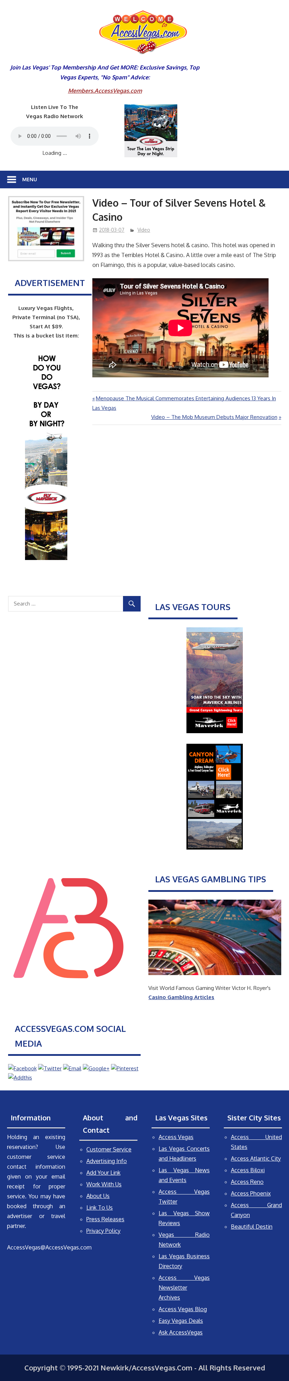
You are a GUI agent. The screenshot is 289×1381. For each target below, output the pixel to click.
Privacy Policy (103, 1230)
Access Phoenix (251, 1193)
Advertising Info (106, 1160)
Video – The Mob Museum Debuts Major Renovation (214, 417)
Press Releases (105, 1219)
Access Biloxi (248, 1170)
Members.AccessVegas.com (105, 90)
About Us (98, 1195)
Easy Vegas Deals (181, 1320)
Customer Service (108, 1149)
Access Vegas (176, 1136)
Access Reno (247, 1181)
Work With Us (104, 1184)
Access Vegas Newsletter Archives (184, 1287)
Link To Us (99, 1207)
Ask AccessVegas (181, 1332)
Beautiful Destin (251, 1226)
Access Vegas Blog (183, 1309)
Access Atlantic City (256, 1158)
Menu (29, 179)
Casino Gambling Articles (181, 997)
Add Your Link (103, 1172)
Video (143, 230)
